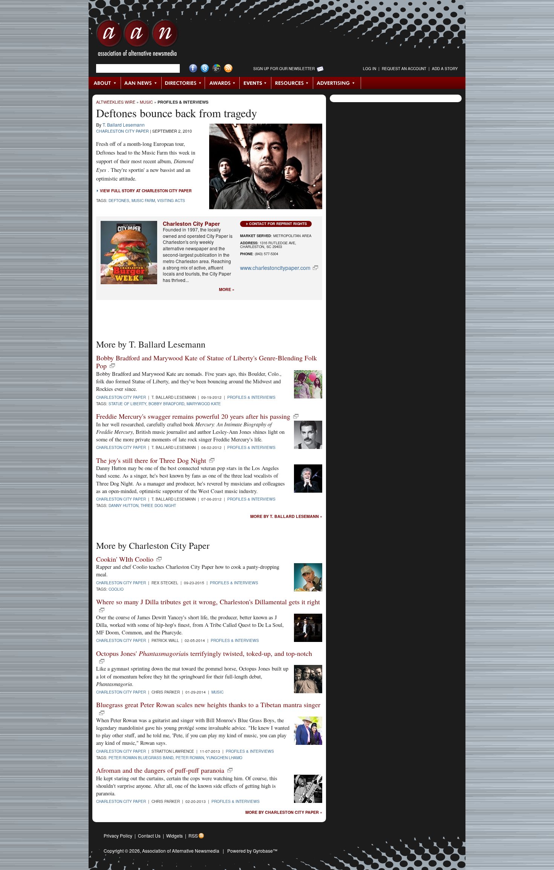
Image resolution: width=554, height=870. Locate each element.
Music (146, 102)
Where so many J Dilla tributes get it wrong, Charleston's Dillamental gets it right (208, 601)
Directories (183, 83)
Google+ (216, 68)
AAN (137, 39)
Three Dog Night (158, 505)
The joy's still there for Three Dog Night (151, 460)
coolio (116, 589)
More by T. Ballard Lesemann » (286, 517)
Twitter (204, 68)
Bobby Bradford (166, 403)
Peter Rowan (190, 757)
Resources (292, 83)
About (105, 83)
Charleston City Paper (122, 131)
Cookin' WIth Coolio (124, 559)
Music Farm (143, 200)
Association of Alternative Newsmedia (180, 850)
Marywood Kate (204, 403)
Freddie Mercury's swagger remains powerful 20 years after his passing (193, 416)
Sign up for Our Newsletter (284, 68)
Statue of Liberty (127, 403)
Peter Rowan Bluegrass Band (141, 757)
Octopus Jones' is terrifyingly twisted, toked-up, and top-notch (204, 653)
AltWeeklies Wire (115, 102)
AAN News (141, 83)
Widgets (174, 835)
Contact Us (149, 835)
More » (226, 290)
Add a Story (445, 68)
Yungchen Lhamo (224, 757)
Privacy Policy (118, 835)
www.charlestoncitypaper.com (275, 267)
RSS (193, 835)
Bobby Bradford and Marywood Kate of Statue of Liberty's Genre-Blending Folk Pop (206, 362)
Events (255, 83)
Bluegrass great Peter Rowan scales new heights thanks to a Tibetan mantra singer (208, 704)
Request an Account (404, 68)
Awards (222, 83)
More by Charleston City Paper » (283, 812)
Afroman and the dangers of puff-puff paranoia (160, 770)
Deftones (119, 200)
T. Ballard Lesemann (124, 124)
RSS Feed (228, 68)
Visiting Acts (171, 200)
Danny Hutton (123, 505)
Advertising (337, 83)
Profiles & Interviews (183, 102)
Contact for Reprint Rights (278, 223)
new (112, 365)
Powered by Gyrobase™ (252, 850)
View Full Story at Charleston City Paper (145, 190)
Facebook (193, 68)
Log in (369, 68)
